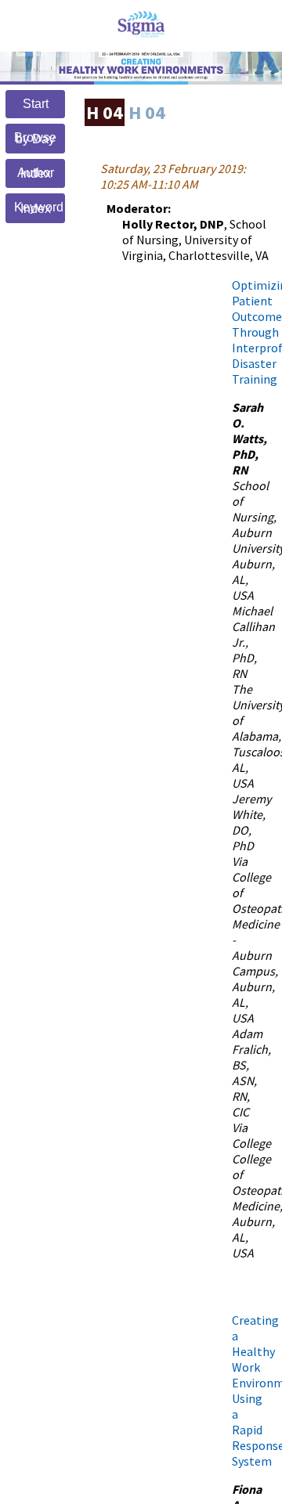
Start (36, 103)
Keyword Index (38, 207)
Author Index (35, 173)
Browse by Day (35, 138)
